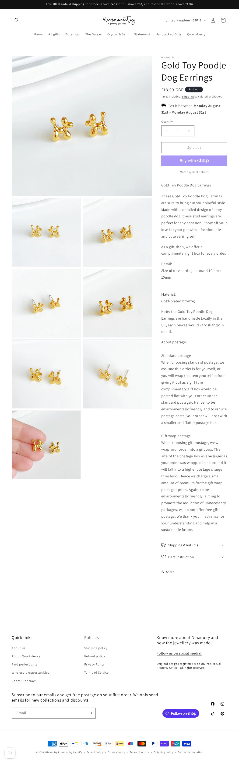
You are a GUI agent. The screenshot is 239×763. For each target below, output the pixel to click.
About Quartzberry (26, 656)
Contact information (190, 752)
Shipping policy (95, 648)
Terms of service (139, 752)
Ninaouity (51, 752)
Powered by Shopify (70, 752)
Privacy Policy (94, 664)
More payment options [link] (194, 172)
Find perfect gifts (24, 664)
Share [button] (170, 572)
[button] (17, 20)
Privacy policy (116, 752)
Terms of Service (96, 672)
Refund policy (94, 656)
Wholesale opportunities (30, 672)
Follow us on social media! (179, 653)
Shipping (188, 96)
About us (18, 648)
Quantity (167, 122)
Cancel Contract (24, 681)
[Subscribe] (90, 713)
